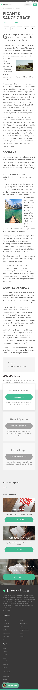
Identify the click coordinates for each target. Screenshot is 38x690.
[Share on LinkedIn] (26, 28)
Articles (5, 655)
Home (4, 648)
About (5, 667)
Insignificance (24, 630)
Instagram (6, 683)
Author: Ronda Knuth (10, 22)
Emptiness (6, 636)
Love (21, 633)
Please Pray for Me (18, 457)
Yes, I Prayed (19, 397)
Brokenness (6, 623)
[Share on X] (13, 28)
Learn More (19, 520)
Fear (4, 639)
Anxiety (5, 620)
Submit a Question (19, 426)
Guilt (21, 620)
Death (5, 630)
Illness (22, 627)
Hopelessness (24, 623)
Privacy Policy (7, 608)
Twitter (5, 679)
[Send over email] (33, 28)
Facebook (6, 676)
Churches (5, 661)
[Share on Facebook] (6, 28)
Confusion (6, 627)
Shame (22, 636)
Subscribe (19, 550)
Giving (5, 487)
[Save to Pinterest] (19, 28)
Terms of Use (6, 610)
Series (4, 658)
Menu (34, 4)
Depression (6, 633)
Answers (5, 651)
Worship (5, 664)
